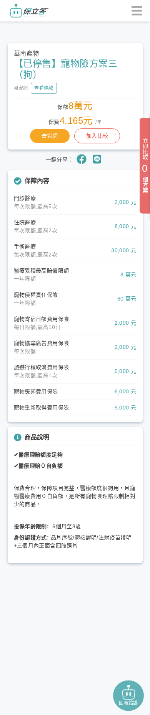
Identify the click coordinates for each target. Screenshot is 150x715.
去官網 (50, 136)
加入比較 (97, 136)
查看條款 (43, 88)
